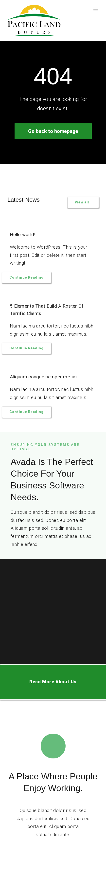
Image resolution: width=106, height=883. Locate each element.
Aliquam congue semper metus (43, 377)
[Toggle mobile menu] (96, 9)
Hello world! (22, 234)
